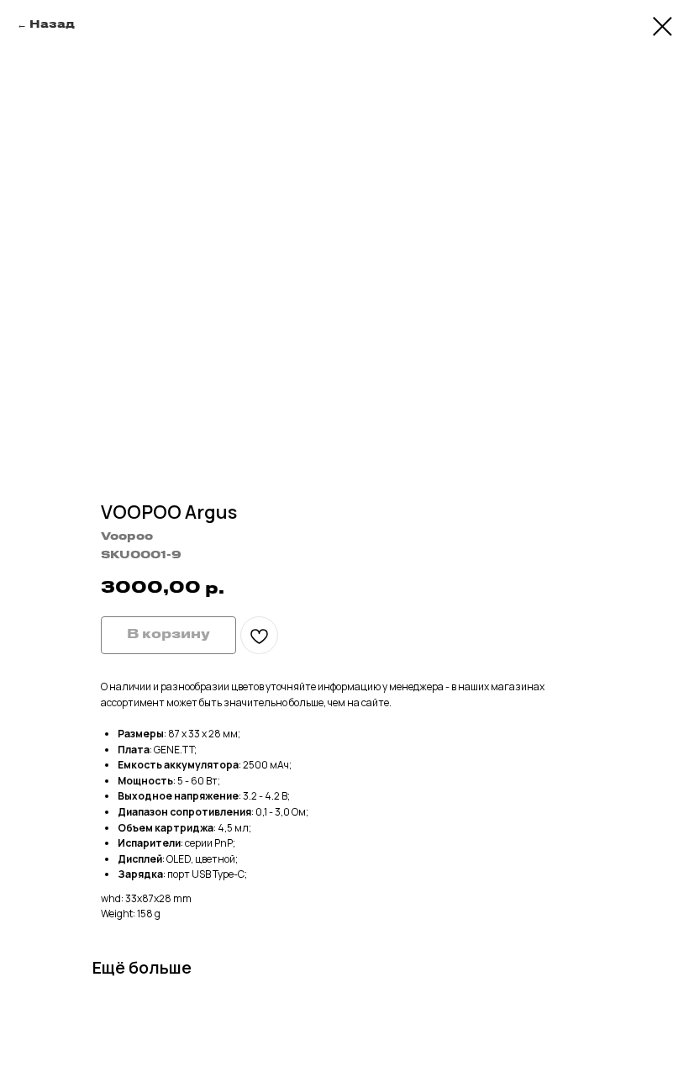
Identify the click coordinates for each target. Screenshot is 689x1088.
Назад (52, 24)
